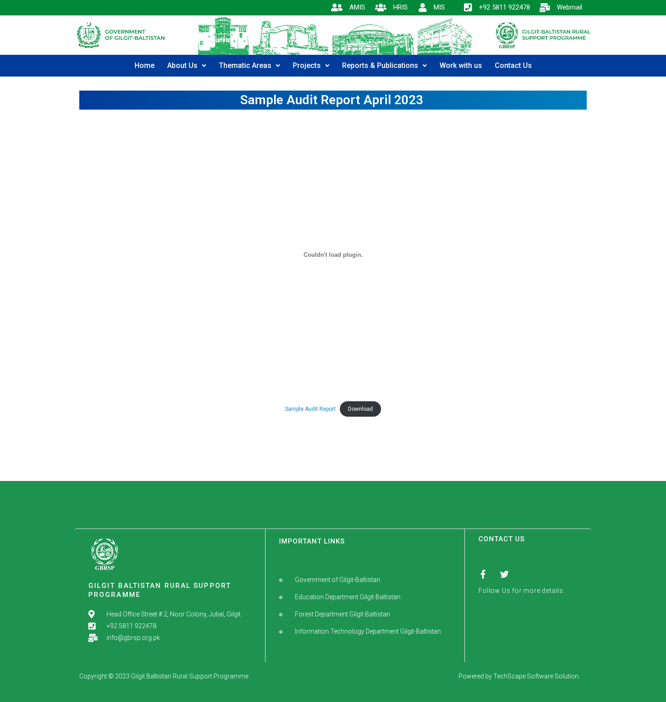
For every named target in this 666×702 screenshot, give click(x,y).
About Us (182, 65)
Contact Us (513, 65)
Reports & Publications (380, 65)
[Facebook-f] (482, 574)
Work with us (460, 65)
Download (360, 409)
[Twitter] (504, 574)
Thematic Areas (245, 65)
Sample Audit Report (310, 409)
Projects (307, 65)
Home (144, 65)
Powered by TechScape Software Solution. (519, 676)
